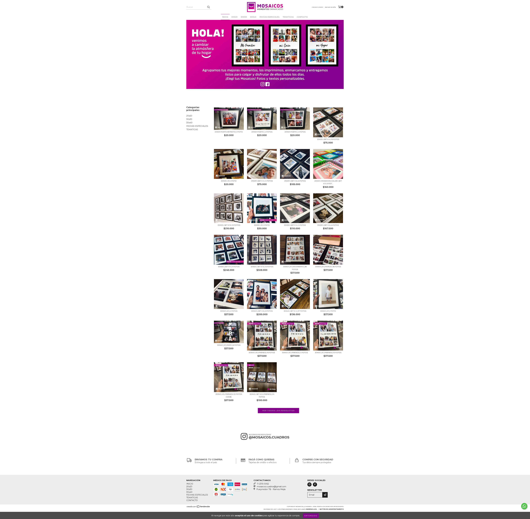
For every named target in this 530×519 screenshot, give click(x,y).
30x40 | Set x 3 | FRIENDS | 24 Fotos (262, 395)
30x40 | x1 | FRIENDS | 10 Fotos (328, 352)
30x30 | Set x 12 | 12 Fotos (262, 267)
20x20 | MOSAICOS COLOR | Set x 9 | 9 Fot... (328, 182)
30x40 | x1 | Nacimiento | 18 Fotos (295, 268)
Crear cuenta (317, 7)
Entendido (310, 516)
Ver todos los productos (278, 410)
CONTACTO (302, 17)
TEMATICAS (288, 17)
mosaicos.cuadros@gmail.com (271, 486)
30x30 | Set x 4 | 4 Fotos (295, 225)
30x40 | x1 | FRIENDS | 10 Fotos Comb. (229, 395)
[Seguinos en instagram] (309, 484)
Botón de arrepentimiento (332, 509)
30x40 (253, 17)
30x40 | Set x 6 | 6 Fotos (262, 311)
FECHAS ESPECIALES (269, 17)
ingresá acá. (311, 509)
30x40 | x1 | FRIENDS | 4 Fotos (295, 352)
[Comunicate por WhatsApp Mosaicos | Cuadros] (524, 506)
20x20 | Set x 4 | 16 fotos (328, 139)
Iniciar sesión (330, 7)
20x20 (234, 17)
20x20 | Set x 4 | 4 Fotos (262, 181)
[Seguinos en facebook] (315, 484)
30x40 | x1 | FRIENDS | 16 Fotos (262, 352)
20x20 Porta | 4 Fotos (261, 132)
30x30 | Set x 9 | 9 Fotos (228, 267)
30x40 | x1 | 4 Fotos (228, 311)
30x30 (244, 17)
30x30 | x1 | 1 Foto (262, 225)
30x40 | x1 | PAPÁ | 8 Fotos (228, 345)
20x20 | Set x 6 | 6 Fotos (295, 181)
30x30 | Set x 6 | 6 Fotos (328, 225)
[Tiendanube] (198, 507)
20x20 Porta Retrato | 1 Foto (229, 132)
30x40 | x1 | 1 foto (328, 311)
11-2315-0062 (263, 484)
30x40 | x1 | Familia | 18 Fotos (328, 267)
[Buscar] (208, 7)
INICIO (225, 17)
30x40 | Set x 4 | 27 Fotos (295, 311)
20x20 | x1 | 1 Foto (229, 181)
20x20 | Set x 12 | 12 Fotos (229, 225)
